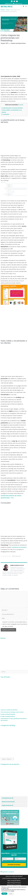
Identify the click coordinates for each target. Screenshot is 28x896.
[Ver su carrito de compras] (23, 6)
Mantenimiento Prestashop (14, 885)
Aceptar (4, 893)
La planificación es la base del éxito (12, 108)
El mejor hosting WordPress (8, 716)
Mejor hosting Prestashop (14, 882)
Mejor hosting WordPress (14, 880)
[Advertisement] (14, 61)
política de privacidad (20, 861)
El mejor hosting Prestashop (8, 714)
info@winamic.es (18, 3)
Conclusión (5, 114)
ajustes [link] (12, 891)
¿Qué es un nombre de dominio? (9, 710)
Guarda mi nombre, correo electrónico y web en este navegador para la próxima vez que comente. (14, 624)
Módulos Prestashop (7, 801)
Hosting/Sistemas (6, 798)
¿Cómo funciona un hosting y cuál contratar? (14, 878)
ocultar (21, 104)
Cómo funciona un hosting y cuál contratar (12, 712)
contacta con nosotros (19, 547)
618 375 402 (9, 3)
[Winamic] (6, 6)
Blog (8, 9)
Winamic (3, 9)
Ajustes (10, 893)
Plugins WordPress (7, 805)
